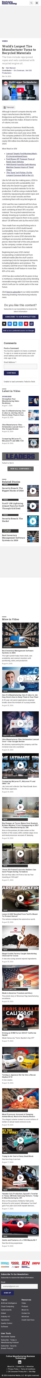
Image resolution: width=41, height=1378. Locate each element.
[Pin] (26, 324)
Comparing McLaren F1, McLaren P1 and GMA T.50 (12, 440)
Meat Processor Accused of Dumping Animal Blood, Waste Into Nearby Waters (18, 1115)
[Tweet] (21, 324)
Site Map (32, 1372)
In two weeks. (7, 1080)
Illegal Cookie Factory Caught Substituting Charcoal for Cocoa (19, 955)
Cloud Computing (9, 989)
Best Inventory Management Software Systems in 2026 (13, 538)
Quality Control (9, 735)
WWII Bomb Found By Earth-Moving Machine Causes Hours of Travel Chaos (21, 167)
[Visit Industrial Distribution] (5, 1267)
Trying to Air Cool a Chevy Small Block (17, 1156)
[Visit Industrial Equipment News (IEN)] (26, 1263)
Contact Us (20, 1367)
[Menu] (37, 3)
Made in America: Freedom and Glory (17, 993)
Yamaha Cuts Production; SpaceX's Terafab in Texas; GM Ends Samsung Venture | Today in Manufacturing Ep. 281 (20, 1196)
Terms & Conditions (28, 1369)
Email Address (10, 362)
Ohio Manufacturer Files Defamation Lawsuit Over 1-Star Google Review (13, 427)
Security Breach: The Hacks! (12, 519)
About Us (10, 1367)
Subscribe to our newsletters (20, 317)
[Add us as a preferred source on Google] (31, 324)
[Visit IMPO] (36, 1263)
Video (5, 41)
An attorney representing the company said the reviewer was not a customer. (19, 745)
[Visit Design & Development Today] (5, 1263)
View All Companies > (20, 469)
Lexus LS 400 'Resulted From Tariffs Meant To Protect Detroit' (20, 915)
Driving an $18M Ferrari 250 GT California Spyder (19, 1034)
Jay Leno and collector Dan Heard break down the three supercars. (19, 787)
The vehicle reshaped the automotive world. (18, 919)
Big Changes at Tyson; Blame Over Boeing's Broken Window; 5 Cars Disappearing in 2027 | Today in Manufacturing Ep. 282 (20, 825)
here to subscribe (13, 292)
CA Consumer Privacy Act (17, 1372)
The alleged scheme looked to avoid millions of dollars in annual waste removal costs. (20, 1120)
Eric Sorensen (19, 70)
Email (3, 1282)
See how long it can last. (11, 1159)
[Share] (10, 324)
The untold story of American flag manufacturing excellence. (20, 997)
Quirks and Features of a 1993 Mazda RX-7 (19, 1240)
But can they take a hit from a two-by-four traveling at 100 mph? (18, 876)
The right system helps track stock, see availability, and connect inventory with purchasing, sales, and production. (17, 658)
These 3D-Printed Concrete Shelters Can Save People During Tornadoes (19, 871)
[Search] (31, 3)
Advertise (30, 1367)
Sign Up (7, 1293)
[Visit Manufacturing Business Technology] (26, 1267)
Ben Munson (11, 68)
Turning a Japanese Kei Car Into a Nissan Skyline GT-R (19, 1076)
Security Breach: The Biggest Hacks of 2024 (13, 489)
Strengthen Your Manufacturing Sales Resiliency (10, 401)
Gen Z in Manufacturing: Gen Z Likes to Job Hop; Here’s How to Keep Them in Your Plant (13, 413)
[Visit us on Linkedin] (19, 1362)
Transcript (10, 107)
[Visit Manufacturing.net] (15, 1267)
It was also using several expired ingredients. (19, 959)
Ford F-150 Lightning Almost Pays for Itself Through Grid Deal (13, 506)
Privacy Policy (13, 1369)
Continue (11, 373)
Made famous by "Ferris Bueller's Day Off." (18, 1038)
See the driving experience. (12, 1243)
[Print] (4, 324)
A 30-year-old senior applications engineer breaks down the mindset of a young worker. (19, 701)
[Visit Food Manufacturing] (15, 1263)
